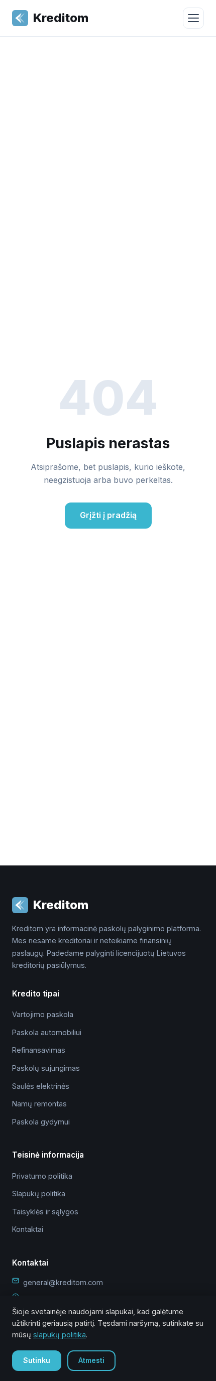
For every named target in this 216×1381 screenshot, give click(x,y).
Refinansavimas (38, 1050)
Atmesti (91, 1360)
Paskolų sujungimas (46, 1068)
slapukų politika (59, 1334)
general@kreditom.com (63, 1282)
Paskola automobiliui (46, 1032)
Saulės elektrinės (40, 1086)
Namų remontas (39, 1103)
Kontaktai (27, 1229)
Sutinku (36, 1360)
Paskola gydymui (41, 1121)
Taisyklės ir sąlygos (45, 1211)
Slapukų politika (38, 1193)
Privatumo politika (42, 1176)
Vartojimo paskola (42, 1014)
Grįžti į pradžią (108, 515)
